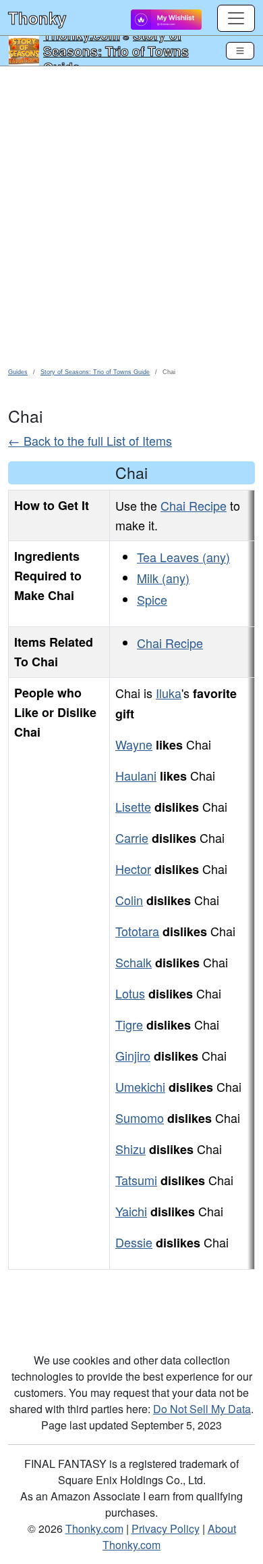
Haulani (135, 775)
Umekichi (140, 1086)
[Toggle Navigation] (240, 51)
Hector (133, 868)
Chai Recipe (193, 505)
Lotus (130, 993)
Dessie (133, 1242)
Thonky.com (94, 1528)
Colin (129, 899)
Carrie (131, 837)
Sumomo (139, 1117)
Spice (152, 599)
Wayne (133, 744)
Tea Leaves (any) (183, 557)
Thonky (37, 17)
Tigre (129, 1024)
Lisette (133, 806)
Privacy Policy (166, 1528)
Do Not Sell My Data (202, 1409)
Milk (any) (163, 577)
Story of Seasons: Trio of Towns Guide (116, 50)
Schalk (133, 962)
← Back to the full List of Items (90, 440)
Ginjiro (132, 1055)
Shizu (130, 1148)
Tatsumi (136, 1180)
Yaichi (131, 1211)
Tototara (137, 931)
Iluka (168, 693)
